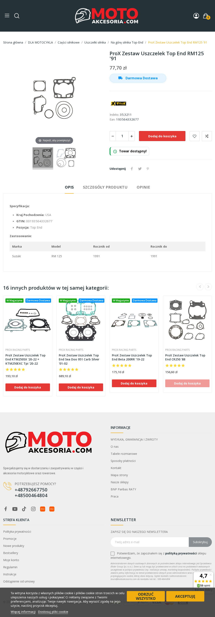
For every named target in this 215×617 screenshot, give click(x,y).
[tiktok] (24, 509)
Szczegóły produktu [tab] (105, 187)
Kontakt (116, 468)
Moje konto (11, 560)
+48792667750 (31, 489)
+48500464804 (31, 495)
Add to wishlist (195, 136)
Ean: (112, 119)
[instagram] (33, 509)
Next (208, 286)
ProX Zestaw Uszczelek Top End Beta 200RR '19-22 (132, 357)
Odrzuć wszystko (146, 596)
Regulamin (10, 567)
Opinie (143, 187)
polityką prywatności (181, 553)
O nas (115, 447)
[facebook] (5, 509)
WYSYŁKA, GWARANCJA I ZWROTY (134, 439)
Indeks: (114, 115)
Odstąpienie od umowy (19, 581)
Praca (114, 496)
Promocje (10, 539)
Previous (199, 286)
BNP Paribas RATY (123, 489)
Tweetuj (140, 169)
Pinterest (148, 169)
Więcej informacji (23, 611)
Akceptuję (185, 596)
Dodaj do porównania (207, 136)
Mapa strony (119, 475)
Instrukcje (9, 574)
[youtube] (14, 509)
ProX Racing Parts (17, 350)
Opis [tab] (69, 187)
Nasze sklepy (119, 482)
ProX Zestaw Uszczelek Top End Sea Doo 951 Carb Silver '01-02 (79, 359)
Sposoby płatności (123, 461)
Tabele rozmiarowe (124, 454)
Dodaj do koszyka (162, 136)
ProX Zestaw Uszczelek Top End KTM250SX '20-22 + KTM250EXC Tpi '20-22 (25, 359)
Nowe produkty (13, 546)
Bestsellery (10, 553)
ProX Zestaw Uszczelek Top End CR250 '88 (185, 357)
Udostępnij (132, 169)
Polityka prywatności (17, 531)
